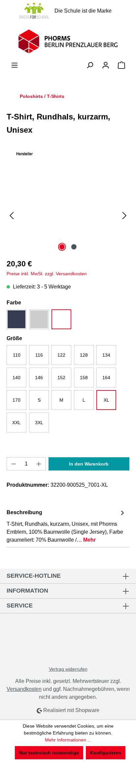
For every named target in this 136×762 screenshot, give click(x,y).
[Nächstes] (124, 215)
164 (106, 377)
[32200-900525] (68, 215)
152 (61, 377)
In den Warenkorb (89, 464)
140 (16, 377)
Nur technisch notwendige (49, 752)
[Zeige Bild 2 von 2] (74, 246)
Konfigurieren (105, 752)
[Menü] (14, 65)
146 (39, 377)
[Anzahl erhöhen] (39, 464)
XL (106, 400)
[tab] (66, 526)
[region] (68, 215)
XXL (16, 422)
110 (16, 355)
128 (84, 355)
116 (39, 355)
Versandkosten (24, 689)
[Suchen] (90, 65)
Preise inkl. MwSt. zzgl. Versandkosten (47, 273)
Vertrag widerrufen (68, 669)
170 (16, 400)
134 (106, 355)
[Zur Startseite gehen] (68, 41)
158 (84, 377)
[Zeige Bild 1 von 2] (62, 246)
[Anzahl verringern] (13, 464)
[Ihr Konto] (106, 65)
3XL (39, 422)
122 (61, 355)
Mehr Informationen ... (68, 739)
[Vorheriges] (12, 215)
